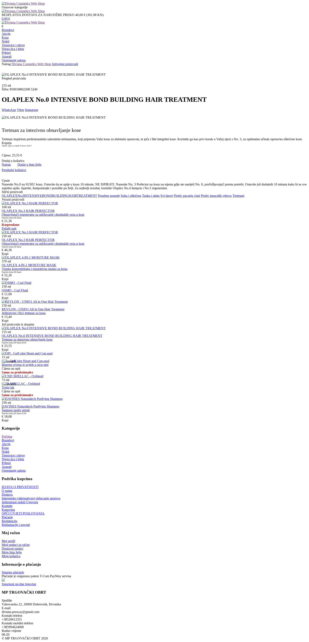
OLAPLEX (9, 195)
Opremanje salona (14, 60)
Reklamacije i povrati (16, 525)
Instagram (31, 110)
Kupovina (8, 509)
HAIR (73, 195)
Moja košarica (11, 556)
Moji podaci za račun (16, 545)
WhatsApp (9, 110)
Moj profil (8, 541)
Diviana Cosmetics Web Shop (31, 64)
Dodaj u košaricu (13, 161)
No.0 (20, 195)
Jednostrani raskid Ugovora (20, 502)
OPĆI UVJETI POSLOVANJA (23, 513)
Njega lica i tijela (13, 49)
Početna (7, 436)
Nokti (5, 41)
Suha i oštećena (131, 195)
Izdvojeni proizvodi (65, 64)
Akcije (6, 34)
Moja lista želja (12, 552)
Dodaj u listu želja (29, 164)
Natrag (6, 64)
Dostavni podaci (12, 548)
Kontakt (7, 506)
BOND (47, 195)
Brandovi (8, 30)
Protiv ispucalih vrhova (216, 195)
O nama (7, 490)
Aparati (7, 56)
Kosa (5, 37)
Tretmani (238, 195)
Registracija (9, 521)
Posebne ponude (109, 195)
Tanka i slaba (151, 195)
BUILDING (60, 195)
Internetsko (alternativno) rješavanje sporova (31, 498)
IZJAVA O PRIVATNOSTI (20, 487)
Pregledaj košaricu (14, 170)
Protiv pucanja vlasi (187, 195)
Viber (20, 110)
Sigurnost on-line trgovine (19, 584)
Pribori (6, 52)
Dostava (7, 494)
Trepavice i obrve (13, 45)
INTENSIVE (33, 195)
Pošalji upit (9, 228)
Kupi (5, 253)
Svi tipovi (166, 195)
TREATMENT (87, 195)
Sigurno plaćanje (13, 572)
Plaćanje (7, 517)
